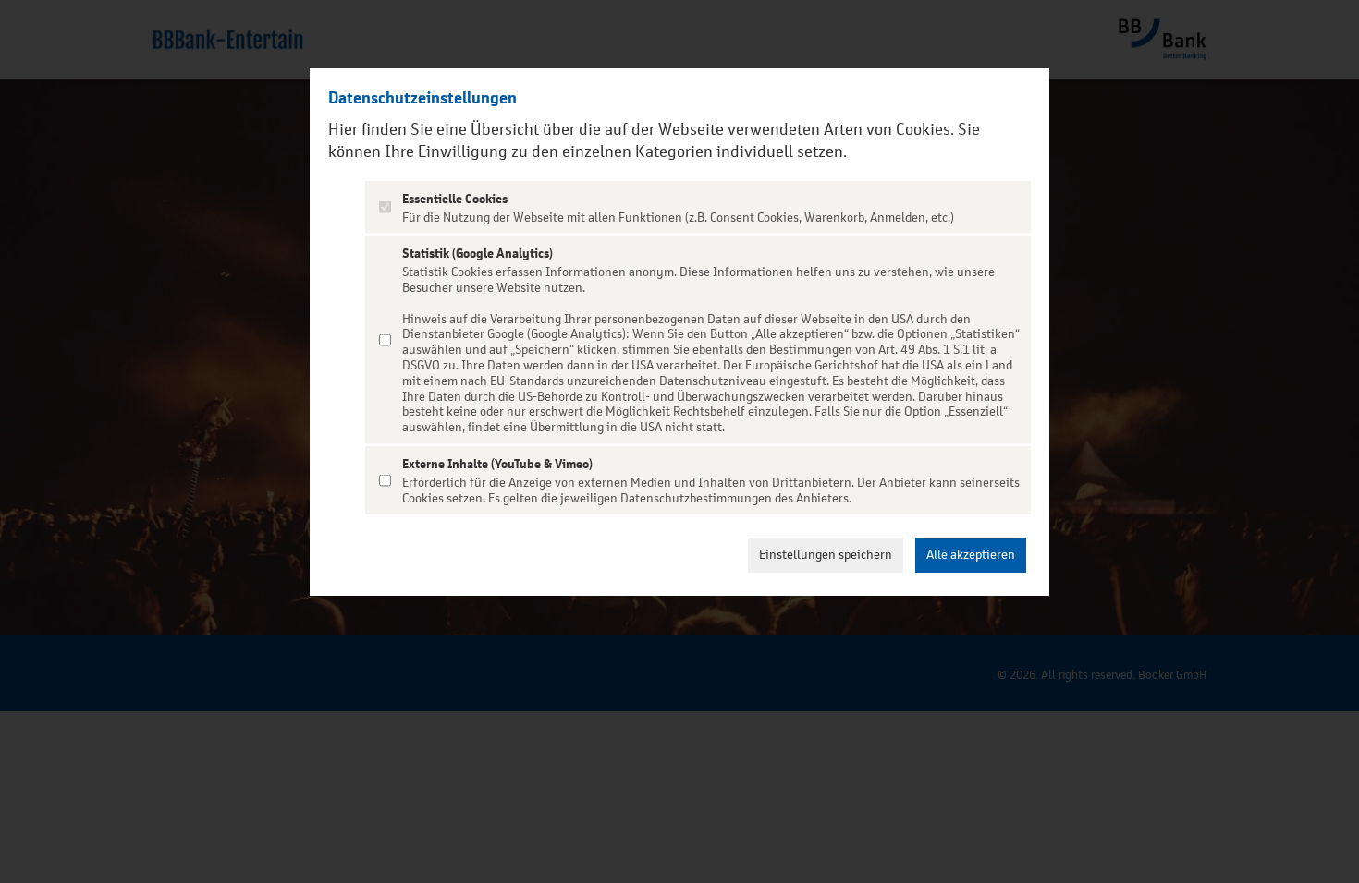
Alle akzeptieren (970, 554)
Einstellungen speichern (825, 554)
